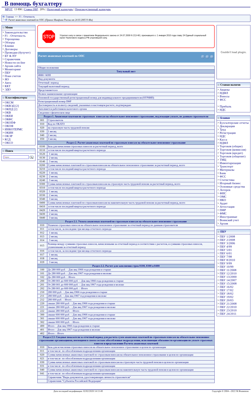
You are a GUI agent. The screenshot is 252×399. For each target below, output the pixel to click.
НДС (223, 109)
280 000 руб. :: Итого (59, 299)
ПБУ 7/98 (226, 256)
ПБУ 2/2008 (227, 239)
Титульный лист (126, 71)
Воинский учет (229, 220)
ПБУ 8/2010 (227, 260)
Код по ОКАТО (56, 123)
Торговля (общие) (231, 146)
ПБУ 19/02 (226, 297)
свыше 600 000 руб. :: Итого (63, 322)
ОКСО (9, 142)
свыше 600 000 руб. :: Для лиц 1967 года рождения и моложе (82, 318)
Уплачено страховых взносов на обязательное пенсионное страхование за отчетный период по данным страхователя (113, 225)
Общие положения (48, 67)
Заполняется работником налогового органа (62, 108)
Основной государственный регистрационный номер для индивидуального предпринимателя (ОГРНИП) (96, 97)
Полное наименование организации (57, 93)
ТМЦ (223, 159)
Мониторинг (13, 69)
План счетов (13, 76)
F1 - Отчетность (27, 16)
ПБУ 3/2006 (227, 243)
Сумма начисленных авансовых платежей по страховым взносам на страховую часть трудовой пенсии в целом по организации (118, 362)
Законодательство (16, 32)
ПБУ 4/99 (226, 246)
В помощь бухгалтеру (33, 3)
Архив (224, 223)
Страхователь (55, 120)
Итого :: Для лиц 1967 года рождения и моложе (74, 329)
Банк (223, 173)
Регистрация (228, 132)
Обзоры (10, 42)
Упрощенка (12, 39)
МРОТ (9, 9)
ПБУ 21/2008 (228, 303)
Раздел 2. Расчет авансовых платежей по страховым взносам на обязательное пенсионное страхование (126, 142)
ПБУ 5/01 (226, 250)
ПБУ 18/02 (226, 293)
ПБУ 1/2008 (227, 236)
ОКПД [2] (11, 109)
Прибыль (225, 106)
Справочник (12, 59)
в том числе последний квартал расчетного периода (77, 150)
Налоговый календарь (60, 9)
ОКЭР (8, 136)
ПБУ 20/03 (226, 300)
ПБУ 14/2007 (228, 280)
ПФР (223, 210)
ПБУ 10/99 (226, 266)
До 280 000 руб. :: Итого (61, 277)
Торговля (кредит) (231, 153)
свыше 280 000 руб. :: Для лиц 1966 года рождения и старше (81, 303)
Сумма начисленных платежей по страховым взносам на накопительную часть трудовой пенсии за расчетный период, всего (116, 202)
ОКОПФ (10, 122)
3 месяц (52, 138)
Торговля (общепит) (233, 156)
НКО (223, 200)
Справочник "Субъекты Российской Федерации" (75, 380)
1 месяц (52, 131)
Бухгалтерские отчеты (234, 122)
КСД (7, 139)
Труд (223, 129)
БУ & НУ (11, 55)
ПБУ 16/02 (226, 286)
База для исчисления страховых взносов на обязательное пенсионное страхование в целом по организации (107, 347)
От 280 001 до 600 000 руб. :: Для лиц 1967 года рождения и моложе (86, 284)
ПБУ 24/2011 (228, 313)
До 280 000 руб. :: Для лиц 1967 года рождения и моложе (79, 273)
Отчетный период (48, 82)
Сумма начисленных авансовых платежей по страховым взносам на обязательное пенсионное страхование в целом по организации (120, 354)
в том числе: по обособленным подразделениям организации (81, 350)
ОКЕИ (9, 115)
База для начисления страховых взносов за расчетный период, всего (85, 146)
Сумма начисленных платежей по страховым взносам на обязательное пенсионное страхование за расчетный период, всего (116, 165)
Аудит (224, 203)
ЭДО (8, 89)
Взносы (224, 96)
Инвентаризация (230, 163)
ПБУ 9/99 (226, 263)
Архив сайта (13, 66)
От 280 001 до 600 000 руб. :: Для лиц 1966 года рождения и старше (86, 280)
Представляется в (47, 90)
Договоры (11, 49)
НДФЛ (224, 93)
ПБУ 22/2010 (228, 307)
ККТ (7, 86)
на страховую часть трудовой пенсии (68, 127)
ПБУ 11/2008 (228, 270)
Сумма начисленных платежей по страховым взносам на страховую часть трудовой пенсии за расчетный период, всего (114, 183)
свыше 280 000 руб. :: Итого (63, 310)
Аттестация (227, 206)
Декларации (227, 126)
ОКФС (9, 119)
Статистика (227, 179)
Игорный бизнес (230, 183)
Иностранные (228, 216)
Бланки (9, 45)
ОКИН (9, 132)
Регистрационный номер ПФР (54, 101)
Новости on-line (15, 62)
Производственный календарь (93, 9)
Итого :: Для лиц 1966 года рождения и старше (74, 325)
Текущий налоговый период (53, 86)
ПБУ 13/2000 (228, 276)
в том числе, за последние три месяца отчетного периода (79, 228)
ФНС (223, 193)
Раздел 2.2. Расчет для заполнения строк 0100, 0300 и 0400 (126, 265)
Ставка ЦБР (31, 9)
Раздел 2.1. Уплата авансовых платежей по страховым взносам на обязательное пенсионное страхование (126, 221)
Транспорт (226, 166)
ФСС (223, 99)
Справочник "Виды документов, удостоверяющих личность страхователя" (89, 377)
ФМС (223, 213)
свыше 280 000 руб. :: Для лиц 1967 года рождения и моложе (82, 307)
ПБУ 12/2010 (228, 273)
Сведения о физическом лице (54, 112)
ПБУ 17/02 (226, 290)
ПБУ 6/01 (226, 253)
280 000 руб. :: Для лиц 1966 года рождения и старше (77, 292)
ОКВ (8, 112)
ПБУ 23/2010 (228, 310)
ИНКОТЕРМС (14, 129)
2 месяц (52, 135)
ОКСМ (9, 102)
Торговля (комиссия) (233, 149)
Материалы (227, 169)
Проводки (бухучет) (18, 52)
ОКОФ (9, 126)
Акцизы (225, 89)
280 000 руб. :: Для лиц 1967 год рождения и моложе (77, 295)
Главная (10, 16)
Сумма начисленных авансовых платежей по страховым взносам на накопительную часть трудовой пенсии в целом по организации (121, 369)
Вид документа (46, 78)
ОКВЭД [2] (12, 105)
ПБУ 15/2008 (228, 283)
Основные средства (232, 186)
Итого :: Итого (56, 333)
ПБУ (8, 72)
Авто (8, 82)
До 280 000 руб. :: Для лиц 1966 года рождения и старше (79, 269)
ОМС (223, 196)
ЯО (7, 79)
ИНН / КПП (44, 75)
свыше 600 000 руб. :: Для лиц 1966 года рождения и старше (81, 314)
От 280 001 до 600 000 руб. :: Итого (68, 288)
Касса (223, 139)
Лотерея (225, 190)
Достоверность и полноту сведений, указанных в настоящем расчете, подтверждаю (84, 105)
